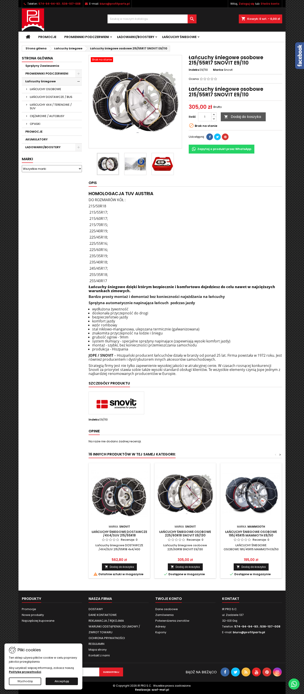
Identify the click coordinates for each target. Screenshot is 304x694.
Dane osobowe (166, 609)
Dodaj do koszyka (242, 116)
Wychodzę (25, 681)
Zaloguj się (246, 4)
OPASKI (35, 124)
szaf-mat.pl (160, 690)
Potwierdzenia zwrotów (172, 621)
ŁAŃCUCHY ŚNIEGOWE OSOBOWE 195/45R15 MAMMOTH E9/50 (251, 534)
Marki (27, 159)
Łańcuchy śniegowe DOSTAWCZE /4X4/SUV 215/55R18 (119, 534)
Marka (218, 70)
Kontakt (230, 598)
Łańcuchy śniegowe (179, 37)
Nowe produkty (33, 615)
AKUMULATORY (36, 139)
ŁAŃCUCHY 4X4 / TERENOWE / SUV (51, 106)
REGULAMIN (96, 644)
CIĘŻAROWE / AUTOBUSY (47, 116)
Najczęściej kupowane (38, 621)
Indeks (194, 70)
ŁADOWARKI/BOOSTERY (135, 37)
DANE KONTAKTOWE (103, 615)
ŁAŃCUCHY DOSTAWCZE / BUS (51, 97)
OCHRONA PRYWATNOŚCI (107, 638)
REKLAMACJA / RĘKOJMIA (106, 621)
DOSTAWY (96, 609)
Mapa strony (98, 649)
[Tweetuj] (217, 137)
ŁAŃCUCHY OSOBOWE (45, 89)
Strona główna (37, 58)
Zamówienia (164, 615)
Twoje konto (168, 598)
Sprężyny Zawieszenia (42, 66)
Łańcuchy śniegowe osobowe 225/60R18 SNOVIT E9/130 (185, 534)
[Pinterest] (225, 137)
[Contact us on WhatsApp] (294, 684)
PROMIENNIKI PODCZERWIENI (86, 37)
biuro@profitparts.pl (115, 4)
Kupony (160, 632)
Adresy (160, 626)
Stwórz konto (270, 4)
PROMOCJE (34, 131)
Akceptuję (62, 681)
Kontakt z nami (99, 655)
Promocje (47, 37)
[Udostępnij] (209, 137)
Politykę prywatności (25, 672)
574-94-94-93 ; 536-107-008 (60, 4)
